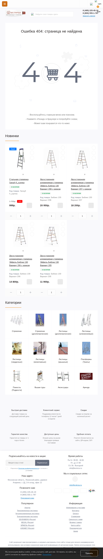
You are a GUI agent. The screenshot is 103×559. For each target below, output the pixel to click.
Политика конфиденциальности (28, 468)
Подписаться (42, 463)
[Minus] (11, 216)
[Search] (32, 14)
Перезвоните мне (27, 498)
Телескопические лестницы (27, 516)
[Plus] (30, 216)
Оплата (76, 514)
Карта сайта (75, 525)
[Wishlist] (32, 153)
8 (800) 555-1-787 (90, 13)
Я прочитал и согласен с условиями (29, 469)
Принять (89, 553)
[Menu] (4, 4)
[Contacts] (91, 4)
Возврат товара (76, 522)
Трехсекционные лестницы (27, 511)
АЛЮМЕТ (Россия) (27, 528)
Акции (75, 531)
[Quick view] (32, 148)
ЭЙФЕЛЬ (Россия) (27, 525)
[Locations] (83, 4)
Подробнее (47, 555)
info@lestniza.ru (75, 468)
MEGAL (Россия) (27, 522)
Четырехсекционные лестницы (27, 514)
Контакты (75, 511)
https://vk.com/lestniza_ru (75, 479)
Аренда (27, 508)
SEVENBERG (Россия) (27, 519)
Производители (76, 528)
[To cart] (29, 205)
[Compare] (32, 158)
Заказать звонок (89, 16)
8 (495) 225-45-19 (90, 10)
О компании (75, 516)
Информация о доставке (75, 508)
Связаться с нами (75, 519)
